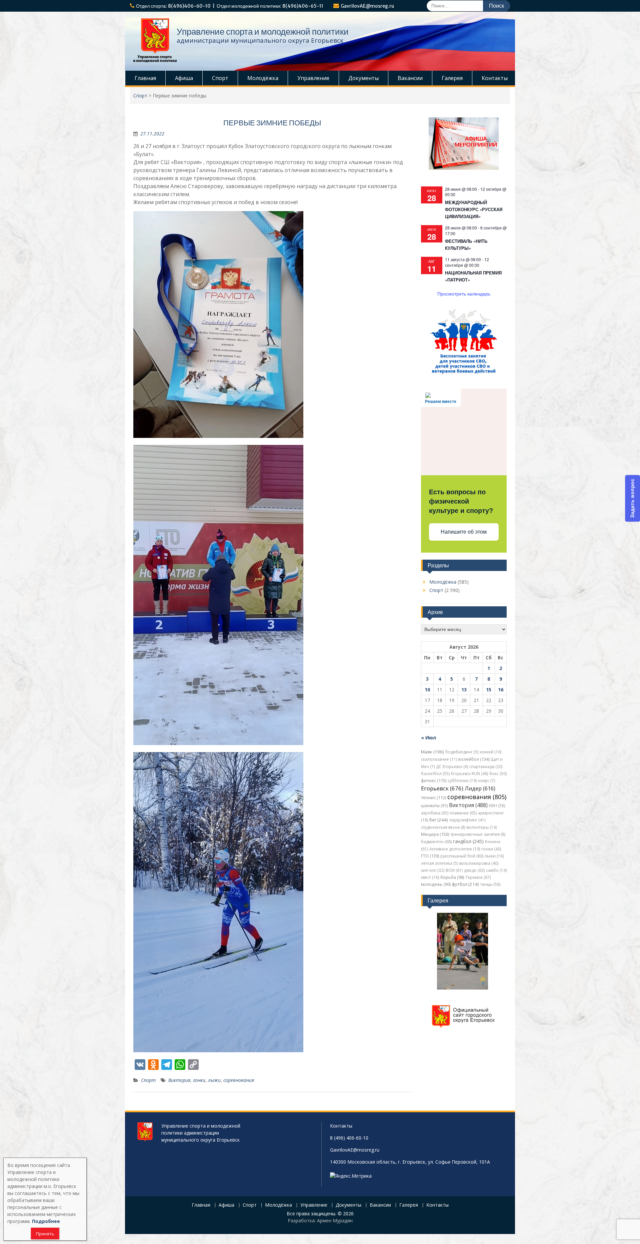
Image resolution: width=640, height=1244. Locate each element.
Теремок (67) (478, 877)
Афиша (184, 78)
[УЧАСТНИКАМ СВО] (463, 373)
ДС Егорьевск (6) (452, 766)
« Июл (428, 737)
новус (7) (486, 780)
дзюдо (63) (474, 870)
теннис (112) (433, 797)
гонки (199, 1080)
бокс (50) (498, 773)
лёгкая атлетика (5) (439, 863)
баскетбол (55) (435, 773)
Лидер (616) (480, 788)
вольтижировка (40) (478, 863)
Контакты (495, 78)
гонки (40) (491, 849)
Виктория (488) (468, 805)
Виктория (179, 1080)
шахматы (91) (434, 805)
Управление (313, 78)
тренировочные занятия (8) (477, 834)
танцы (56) (490, 884)
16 (500, 689)
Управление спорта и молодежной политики (263, 31)
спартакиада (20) (485, 766)
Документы (363, 78)
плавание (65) (463, 813)
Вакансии (410, 78)
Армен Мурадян (335, 1220)
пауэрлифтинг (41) (467, 820)
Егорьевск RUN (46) (469, 773)
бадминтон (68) (436, 841)
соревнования (238, 1080)
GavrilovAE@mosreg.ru (367, 6)
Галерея (452, 78)
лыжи (214, 1080)
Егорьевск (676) (442, 788)
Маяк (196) (432, 752)
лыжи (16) (494, 856)
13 (464, 689)
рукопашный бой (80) (461, 856)
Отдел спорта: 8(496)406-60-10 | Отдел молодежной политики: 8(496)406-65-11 (229, 6)
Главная (145, 78)
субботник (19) (462, 780)
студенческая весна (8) (443, 827)
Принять (45, 1234)
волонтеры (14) (482, 827)
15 (488, 689)
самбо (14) (496, 870)
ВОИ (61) (454, 870)
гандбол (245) (468, 841)
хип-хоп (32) (432, 870)
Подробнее (46, 1221)
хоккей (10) (490, 752)
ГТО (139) (430, 856)
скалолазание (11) (439, 759)
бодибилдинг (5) (461, 752)
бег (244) (438, 820)
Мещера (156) (435, 834)
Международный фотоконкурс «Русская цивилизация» (473, 209)
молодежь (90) (436, 884)
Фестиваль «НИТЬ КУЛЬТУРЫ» (466, 244)
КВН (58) (497, 805)
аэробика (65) (434, 813)
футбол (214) (465, 884)
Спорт (220, 78)
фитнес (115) (433, 780)
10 (427, 689)
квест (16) (430, 877)
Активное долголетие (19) (454, 849)
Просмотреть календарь (463, 293)
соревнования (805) (476, 797)
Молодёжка (262, 78)
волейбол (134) (473, 759)
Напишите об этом (464, 532)
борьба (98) (452, 877)
